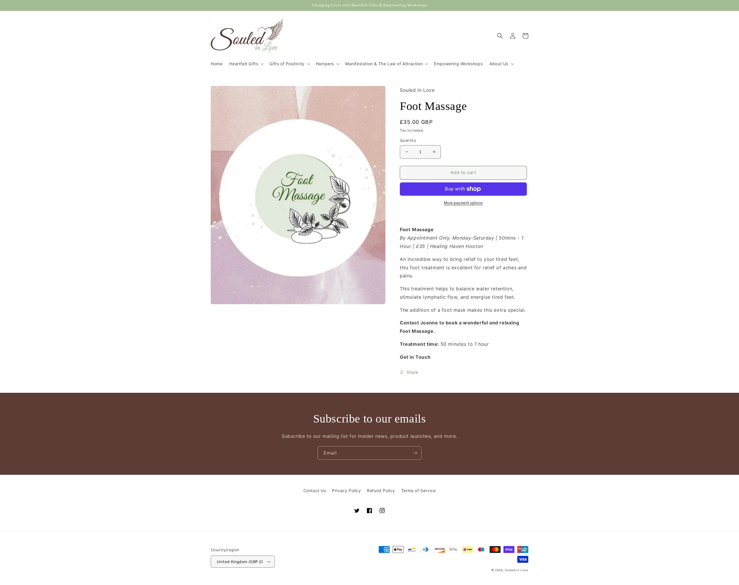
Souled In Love (516, 570)
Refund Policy (381, 490)
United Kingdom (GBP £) (240, 561)
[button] (246, 64)
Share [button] (412, 372)
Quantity (408, 140)
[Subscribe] (414, 453)
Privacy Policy (346, 490)
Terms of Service (418, 490)
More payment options (463, 203)
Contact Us (314, 490)
